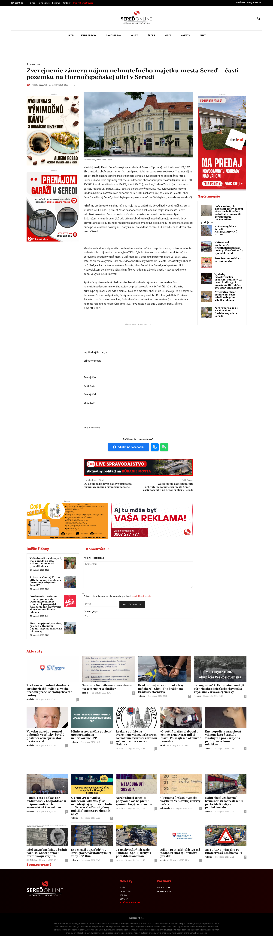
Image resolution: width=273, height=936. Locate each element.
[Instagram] (246, 18)
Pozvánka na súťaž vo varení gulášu (228, 260)
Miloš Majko (165, 808)
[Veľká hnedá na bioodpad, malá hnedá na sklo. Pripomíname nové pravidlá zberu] (70, 563)
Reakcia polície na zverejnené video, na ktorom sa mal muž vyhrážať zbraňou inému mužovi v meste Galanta (136, 738)
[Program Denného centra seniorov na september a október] (108, 669)
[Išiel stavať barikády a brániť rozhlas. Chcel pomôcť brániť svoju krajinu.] (47, 835)
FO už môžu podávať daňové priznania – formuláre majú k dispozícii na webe (109, 485)
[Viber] (236, 84)
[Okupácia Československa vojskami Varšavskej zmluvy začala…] (181, 784)
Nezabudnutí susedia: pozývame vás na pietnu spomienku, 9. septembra (134, 801)
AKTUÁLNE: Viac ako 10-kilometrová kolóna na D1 (223, 851)
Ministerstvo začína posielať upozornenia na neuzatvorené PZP (91, 735)
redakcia (43, 84)
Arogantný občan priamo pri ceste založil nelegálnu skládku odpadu (225, 296)
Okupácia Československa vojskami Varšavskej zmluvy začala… (180, 801)
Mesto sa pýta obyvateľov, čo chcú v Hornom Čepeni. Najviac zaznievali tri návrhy (46, 627)
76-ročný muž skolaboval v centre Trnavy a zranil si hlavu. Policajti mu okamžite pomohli (180, 736)
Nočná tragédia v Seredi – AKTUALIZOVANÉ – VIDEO (227, 230)
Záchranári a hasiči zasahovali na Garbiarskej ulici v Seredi (227, 312)
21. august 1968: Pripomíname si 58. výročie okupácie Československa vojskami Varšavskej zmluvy (219, 689)
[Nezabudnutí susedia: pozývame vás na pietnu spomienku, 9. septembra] (136, 784)
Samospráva (33, 64)
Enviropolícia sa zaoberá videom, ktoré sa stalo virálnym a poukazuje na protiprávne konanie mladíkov (223, 738)
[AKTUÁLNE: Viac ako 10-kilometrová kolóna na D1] (225, 835)
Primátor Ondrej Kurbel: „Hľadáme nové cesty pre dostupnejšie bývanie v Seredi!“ (45, 581)
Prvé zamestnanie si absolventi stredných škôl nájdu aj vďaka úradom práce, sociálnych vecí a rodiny (49, 690)
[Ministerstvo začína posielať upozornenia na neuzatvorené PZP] (91, 717)
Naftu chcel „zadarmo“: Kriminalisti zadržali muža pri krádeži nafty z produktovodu (229, 248)
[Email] (221, 84)
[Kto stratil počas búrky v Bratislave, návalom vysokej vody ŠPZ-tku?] (91, 835)
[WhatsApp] (214, 84)
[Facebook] (240, 18)
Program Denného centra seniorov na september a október (107, 687)
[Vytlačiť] (228, 84)
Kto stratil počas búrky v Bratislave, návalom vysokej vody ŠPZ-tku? (91, 853)
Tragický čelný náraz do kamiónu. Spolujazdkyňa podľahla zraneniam (133, 853)
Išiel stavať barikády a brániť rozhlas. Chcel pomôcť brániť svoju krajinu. (47, 853)
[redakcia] (29, 85)
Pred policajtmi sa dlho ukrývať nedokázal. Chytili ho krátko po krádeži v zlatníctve (160, 689)
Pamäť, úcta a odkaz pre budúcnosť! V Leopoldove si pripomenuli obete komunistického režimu (46, 802)
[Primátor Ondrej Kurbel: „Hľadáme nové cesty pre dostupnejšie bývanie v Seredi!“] (70, 582)
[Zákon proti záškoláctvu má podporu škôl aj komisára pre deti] (181, 835)
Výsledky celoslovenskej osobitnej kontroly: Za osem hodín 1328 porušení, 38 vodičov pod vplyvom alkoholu (228, 281)
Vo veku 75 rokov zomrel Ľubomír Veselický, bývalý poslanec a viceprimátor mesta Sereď (45, 736)
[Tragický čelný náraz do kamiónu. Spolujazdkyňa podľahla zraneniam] (136, 835)
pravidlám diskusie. (142, 596)
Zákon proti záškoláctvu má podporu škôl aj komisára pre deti (180, 853)
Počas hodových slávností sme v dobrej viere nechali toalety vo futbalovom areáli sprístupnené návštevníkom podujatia (222, 214)
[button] (258, 18)
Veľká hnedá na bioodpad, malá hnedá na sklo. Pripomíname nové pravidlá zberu (46, 562)
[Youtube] (252, 18)
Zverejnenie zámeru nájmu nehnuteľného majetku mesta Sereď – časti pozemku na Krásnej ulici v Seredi (168, 486)
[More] (243, 84)
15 (66, 860)
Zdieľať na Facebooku (131, 447)
